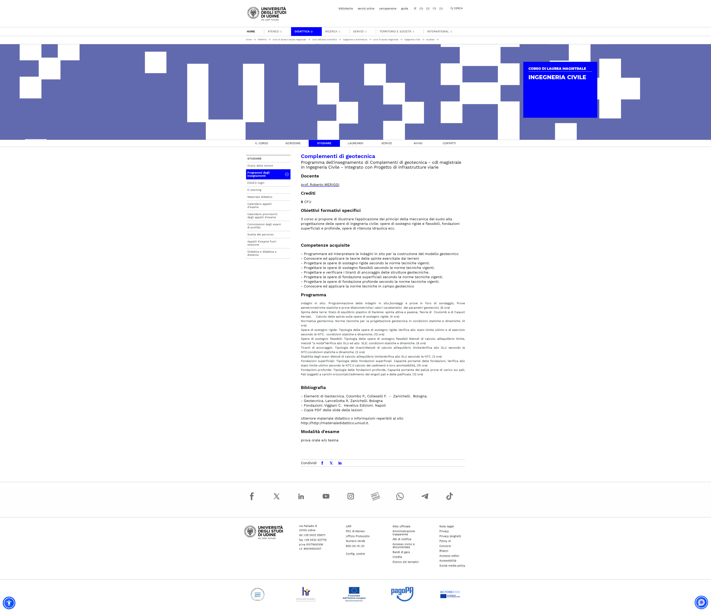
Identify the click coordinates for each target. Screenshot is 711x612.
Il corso (261, 143)
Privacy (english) (450, 536)
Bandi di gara (401, 552)
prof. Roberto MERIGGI (320, 184)
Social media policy (452, 565)
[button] (9, 603)
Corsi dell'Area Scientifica (324, 39)
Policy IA (445, 541)
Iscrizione (293, 143)
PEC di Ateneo (355, 531)
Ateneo (273, 31)
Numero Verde (355, 541)
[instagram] (350, 500)
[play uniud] (375, 500)
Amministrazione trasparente (404, 532)
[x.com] (276, 500)
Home (251, 31)
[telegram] (425, 500)
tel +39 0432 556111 (312, 535)
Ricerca (331, 31)
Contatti (449, 143)
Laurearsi (355, 143)
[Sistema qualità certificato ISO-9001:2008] (257, 594)
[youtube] (326, 500)
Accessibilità (447, 560)
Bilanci (443, 550)
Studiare (430, 39)
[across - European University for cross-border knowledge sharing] (450, 594)
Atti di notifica (402, 539)
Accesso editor (449, 555)
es (428, 8)
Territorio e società (395, 31)
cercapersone (387, 8)
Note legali (446, 526)
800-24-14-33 (355, 546)
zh (441, 8)
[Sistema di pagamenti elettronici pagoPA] (402, 594)
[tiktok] (449, 500)
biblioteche (346, 8)
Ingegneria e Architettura (355, 39)
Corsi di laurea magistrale (385, 39)
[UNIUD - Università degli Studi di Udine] (266, 13)
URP (348, 526)
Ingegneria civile (412, 39)
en (421, 8)
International (438, 31)
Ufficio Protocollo (358, 536)
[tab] (261, 143)
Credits (397, 557)
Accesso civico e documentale (404, 545)
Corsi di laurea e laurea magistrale (289, 39)
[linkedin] (301, 500)
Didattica (302, 31)
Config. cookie (355, 553)
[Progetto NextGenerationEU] (354, 594)
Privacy (444, 531)
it (415, 8)
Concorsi (445, 546)
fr (434, 8)
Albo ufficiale (401, 526)
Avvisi (418, 143)
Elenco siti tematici (406, 562)
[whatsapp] (400, 500)
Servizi (358, 31)
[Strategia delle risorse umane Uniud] (305, 594)
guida (404, 8)
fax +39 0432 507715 (313, 539)
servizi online (366, 8)
